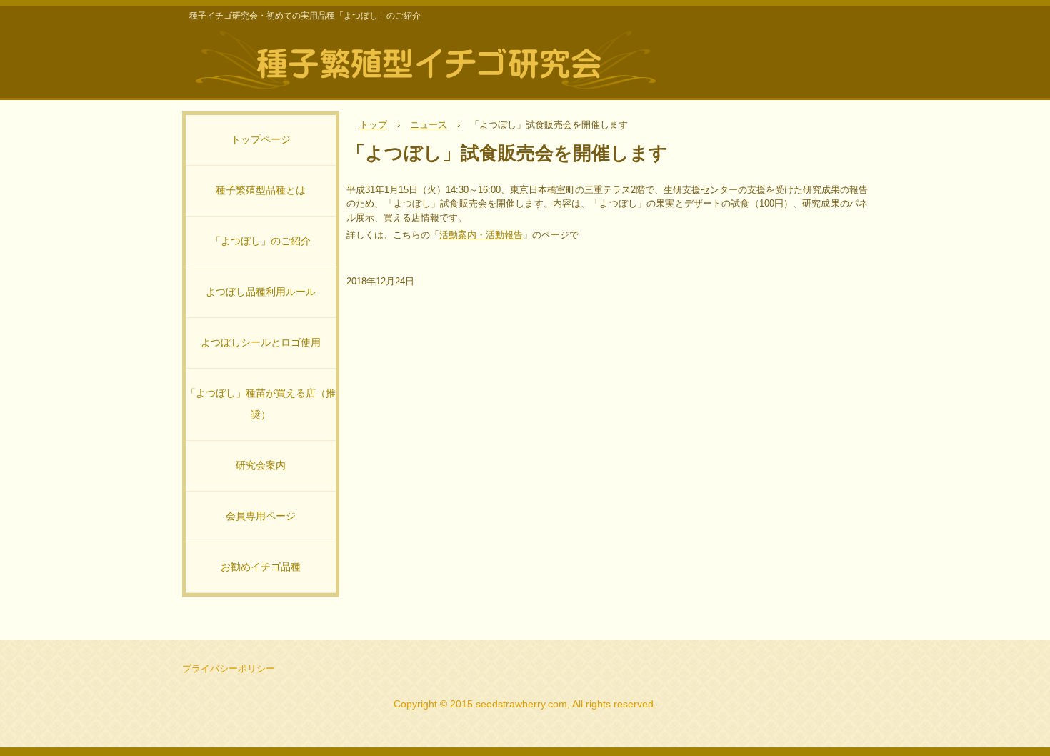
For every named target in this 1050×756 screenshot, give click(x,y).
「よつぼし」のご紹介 (261, 241)
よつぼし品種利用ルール (261, 292)
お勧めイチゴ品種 (261, 567)
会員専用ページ (261, 516)
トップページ (261, 139)
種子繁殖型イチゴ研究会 (425, 59)
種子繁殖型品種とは (261, 190)
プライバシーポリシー (228, 668)
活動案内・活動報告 (481, 234)
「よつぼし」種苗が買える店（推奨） (261, 404)
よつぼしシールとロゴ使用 (261, 342)
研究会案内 (261, 465)
